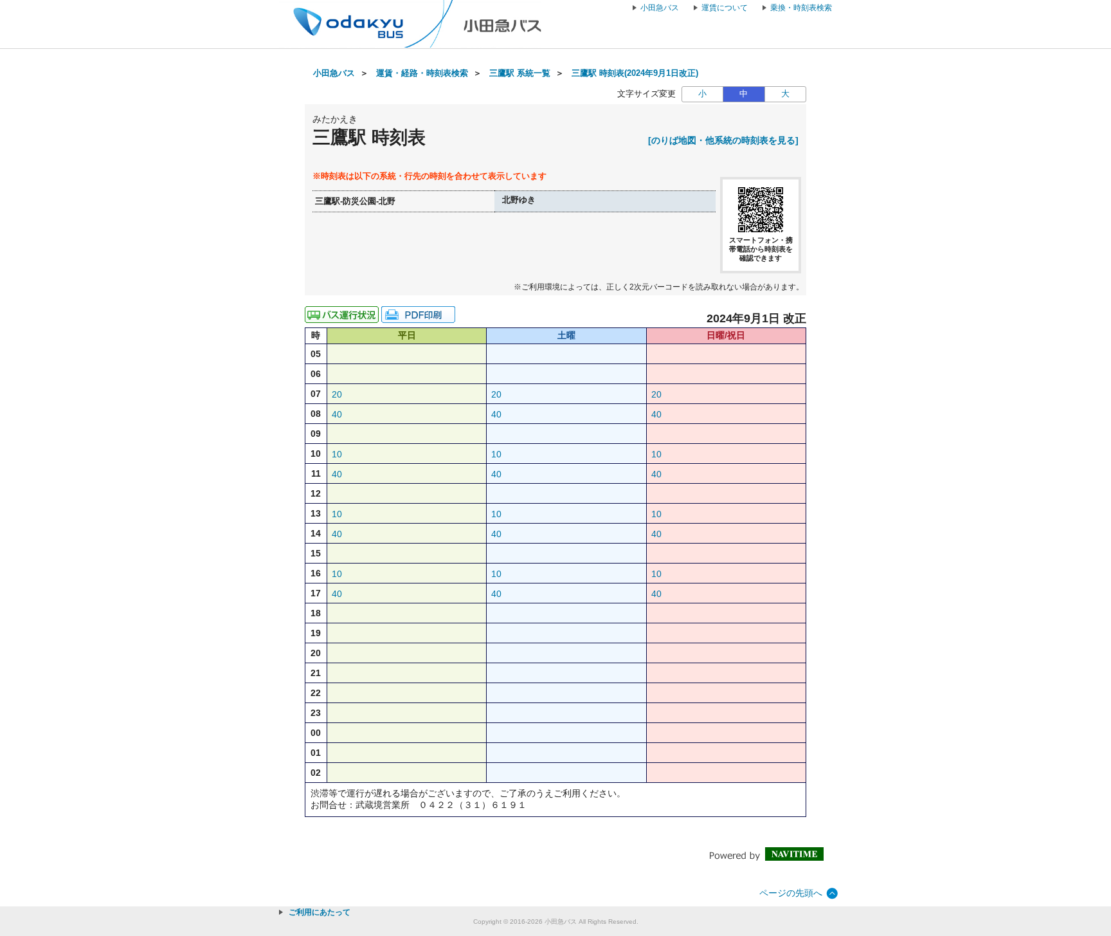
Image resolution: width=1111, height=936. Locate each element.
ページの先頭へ (790, 893)
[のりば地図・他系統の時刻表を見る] (723, 140)
